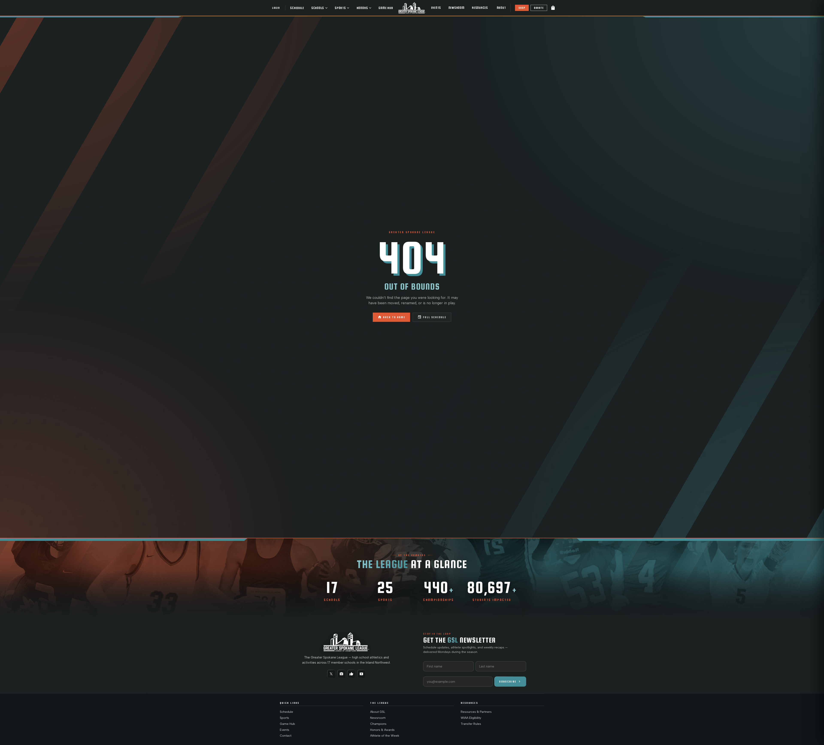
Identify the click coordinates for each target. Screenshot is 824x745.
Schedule (297, 8)
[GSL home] (411, 8)
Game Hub (386, 8)
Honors (362, 8)
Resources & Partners (476, 712)
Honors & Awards (382, 730)
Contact (285, 735)
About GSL (377, 712)
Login (276, 7)
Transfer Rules (471, 724)
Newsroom (456, 7)
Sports (340, 8)
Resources (480, 7)
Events (436, 7)
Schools (317, 8)
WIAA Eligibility (471, 718)
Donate (539, 7)
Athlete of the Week (384, 735)
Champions (378, 724)
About (501, 7)
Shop (521, 7)
